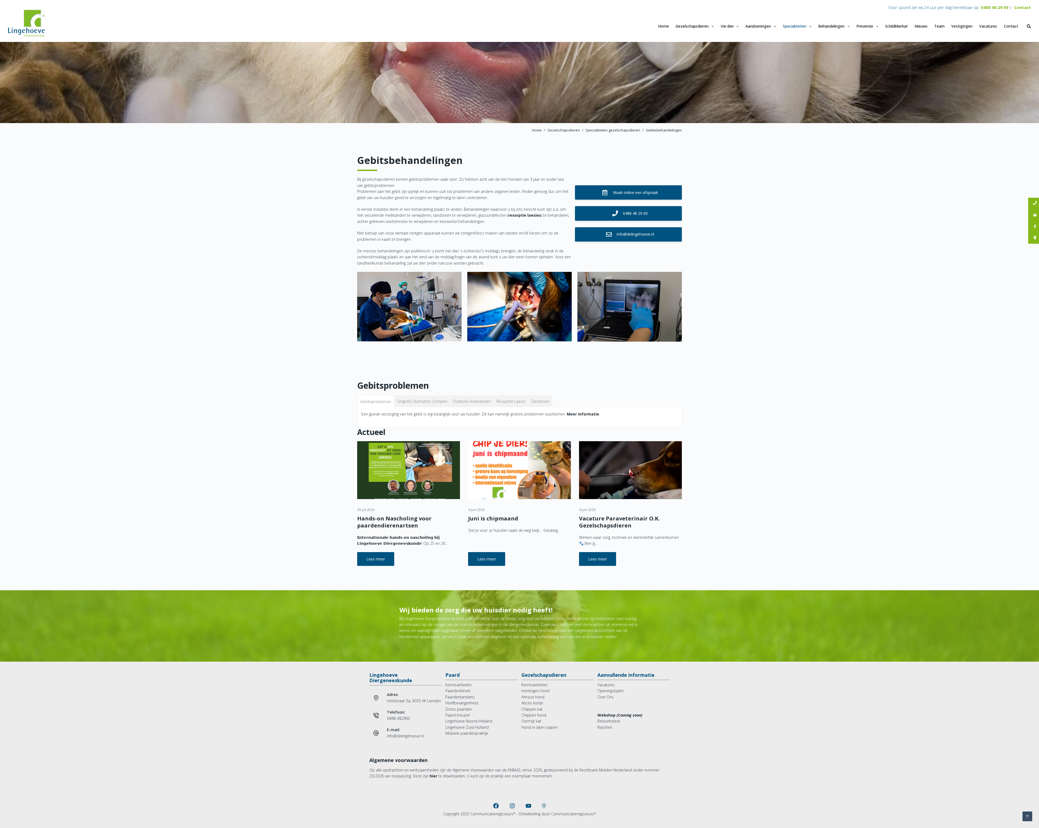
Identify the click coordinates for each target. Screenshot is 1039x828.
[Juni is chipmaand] (519, 470)
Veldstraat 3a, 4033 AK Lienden (414, 700)
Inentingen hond (535, 690)
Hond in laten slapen (539, 727)
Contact (1022, 7)
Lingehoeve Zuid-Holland (467, 727)
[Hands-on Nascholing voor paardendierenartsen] (408, 470)
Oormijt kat (531, 721)
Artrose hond (532, 697)
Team (939, 26)
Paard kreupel (457, 715)
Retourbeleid (608, 721)
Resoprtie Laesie (511, 401)
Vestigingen (961, 26)
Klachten (604, 727)
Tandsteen (540, 401)
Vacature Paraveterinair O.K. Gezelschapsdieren (619, 522)
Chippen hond (533, 715)
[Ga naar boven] (1027, 816)
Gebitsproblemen (375, 401)
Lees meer (380, 561)
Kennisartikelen (458, 684)
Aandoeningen (758, 26)
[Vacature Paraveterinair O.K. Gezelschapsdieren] (630, 470)
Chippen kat (531, 709)
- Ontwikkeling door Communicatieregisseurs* (556, 813)
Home (663, 26)
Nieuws (921, 26)
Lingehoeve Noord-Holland (468, 721)
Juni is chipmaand (493, 518)
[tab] (375, 401)
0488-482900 (398, 718)
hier (433, 775)
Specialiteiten (794, 26)
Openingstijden (610, 690)
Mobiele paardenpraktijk (466, 733)
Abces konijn (532, 702)
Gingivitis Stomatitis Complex (422, 401)
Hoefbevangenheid (461, 702)
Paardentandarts (460, 697)
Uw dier (727, 26)
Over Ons (605, 697)
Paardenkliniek (458, 690)
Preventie (864, 26)
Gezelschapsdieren (692, 26)
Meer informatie (583, 414)
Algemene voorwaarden (398, 760)
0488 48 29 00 (994, 7)
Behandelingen (831, 26)
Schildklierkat (896, 26)
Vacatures (988, 26)
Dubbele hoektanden (472, 401)
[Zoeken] (1029, 26)
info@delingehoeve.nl (405, 735)
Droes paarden (458, 709)
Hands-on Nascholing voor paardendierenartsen (394, 522)
